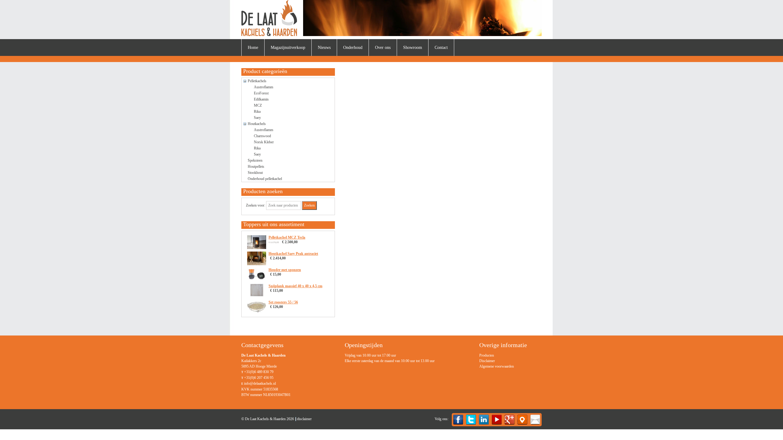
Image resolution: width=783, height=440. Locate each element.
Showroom (412, 47)
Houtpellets (256, 166)
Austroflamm (263, 87)
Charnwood (262, 136)
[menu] (496, 361)
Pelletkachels (257, 81)
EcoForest (261, 93)
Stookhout (255, 172)
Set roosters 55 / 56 (283, 302)
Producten (486, 355)
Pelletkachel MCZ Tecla (287, 237)
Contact (441, 47)
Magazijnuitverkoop (288, 47)
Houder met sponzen (285, 270)
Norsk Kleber (264, 142)
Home (253, 47)
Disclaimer (487, 361)
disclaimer (304, 419)
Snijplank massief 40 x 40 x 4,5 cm (295, 286)
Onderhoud (352, 47)
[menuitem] (253, 47)
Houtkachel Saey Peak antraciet (293, 253)
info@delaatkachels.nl (260, 383)
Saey (257, 118)
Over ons (383, 47)
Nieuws (324, 47)
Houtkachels (257, 124)
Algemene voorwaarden (496, 366)
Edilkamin (261, 99)
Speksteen (255, 160)
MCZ (258, 105)
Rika (257, 111)
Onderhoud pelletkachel (265, 179)
